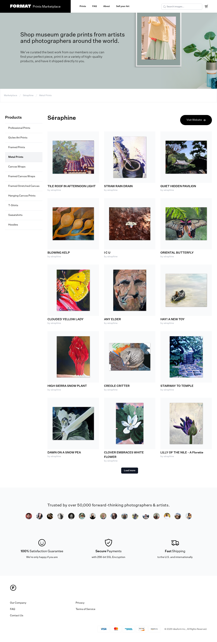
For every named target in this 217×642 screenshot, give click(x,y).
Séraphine (28, 95)
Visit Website (194, 120)
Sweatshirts (15, 215)
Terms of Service (85, 609)
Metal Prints (45, 95)
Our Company (18, 603)
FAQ (94, 6)
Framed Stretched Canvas (23, 186)
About (106, 6)
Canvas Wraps (16, 167)
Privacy (80, 603)
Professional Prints (19, 128)
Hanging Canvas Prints (21, 196)
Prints (83, 6)
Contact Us (16, 615)
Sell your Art (122, 6)
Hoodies (13, 225)
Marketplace (10, 95)
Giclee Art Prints (17, 138)
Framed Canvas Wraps (21, 176)
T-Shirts (13, 205)
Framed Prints (16, 147)
